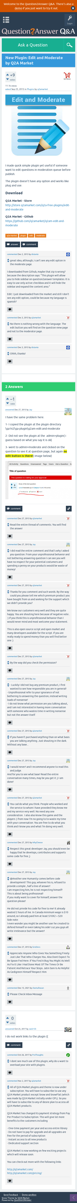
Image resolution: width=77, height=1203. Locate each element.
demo (18, 8)
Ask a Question (33, 45)
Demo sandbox (29, 1195)
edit (31, 235)
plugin (23, 235)
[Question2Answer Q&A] (38, 30)
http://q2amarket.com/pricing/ (24, 1173)
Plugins (30, 89)
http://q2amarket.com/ (20, 1169)
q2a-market (12, 235)
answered (9, 410)
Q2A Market (24, 1198)
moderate (40, 235)
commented (12, 254)
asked (8, 89)
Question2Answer (23, 1200)
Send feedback (11, 1195)
